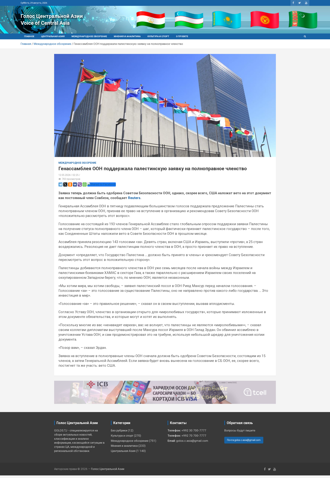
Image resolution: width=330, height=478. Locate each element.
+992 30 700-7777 (194, 430)
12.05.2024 (64, 175)
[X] (65, 184)
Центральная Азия (53, 36)
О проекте (182, 36)
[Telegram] (60, 184)
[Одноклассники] (70, 184)
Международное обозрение (89, 36)
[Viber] (80, 184)
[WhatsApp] (84, 184)
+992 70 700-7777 (194, 435)
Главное (29, 36)
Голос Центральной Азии (52, 16)
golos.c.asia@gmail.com (192, 440)
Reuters (134, 198)
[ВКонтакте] (75, 184)
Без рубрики (119, 430)
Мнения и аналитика (127, 36)
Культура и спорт (158, 36)
